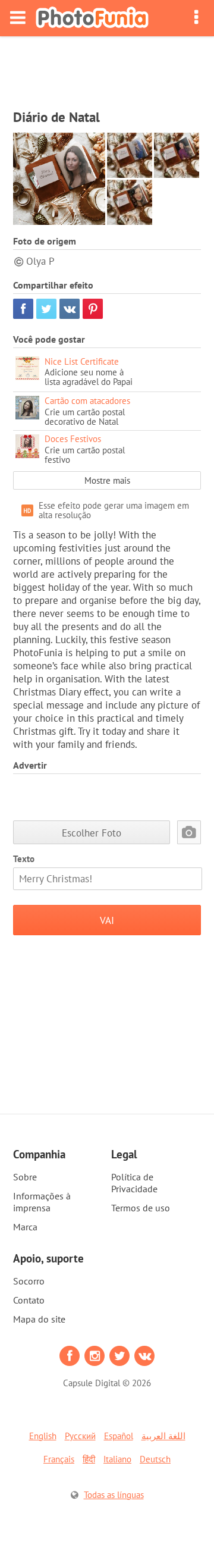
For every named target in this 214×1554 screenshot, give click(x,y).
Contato (29, 1300)
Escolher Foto (91, 832)
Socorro (29, 1281)
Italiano (117, 1459)
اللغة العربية (163, 1436)
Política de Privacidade (134, 1183)
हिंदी (89, 1459)
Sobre (25, 1177)
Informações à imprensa (42, 1202)
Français (58, 1459)
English (42, 1436)
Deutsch (155, 1459)
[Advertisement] (107, 69)
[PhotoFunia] (92, 18)
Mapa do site (39, 1319)
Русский (80, 1436)
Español (118, 1436)
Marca (25, 1227)
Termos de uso (140, 1208)
